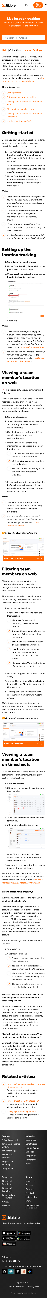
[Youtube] (15, 1261)
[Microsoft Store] (23, 1238)
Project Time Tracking (8, 1163)
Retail (28, 1163)
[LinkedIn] (3, 1261)
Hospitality (30, 1155)
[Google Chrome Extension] (9, 1243)
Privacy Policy (33, 1286)
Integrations (7, 1168)
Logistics (29, 1151)
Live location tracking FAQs (19, 121)
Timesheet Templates (7, 1189)
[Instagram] (10, 1261)
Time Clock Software (7, 1156)
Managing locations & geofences (22, 1111)
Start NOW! (38, 5)
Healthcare (30, 1159)
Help (4, 50)
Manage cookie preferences (32, 1206)
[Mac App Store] (9, 1238)
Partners (29, 1189)
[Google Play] (24, 1232)
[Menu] (45, 5)
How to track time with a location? (23, 1100)
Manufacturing (32, 1147)
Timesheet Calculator (7, 1182)
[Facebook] (7, 1261)
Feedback (29, 1193)
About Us (29, 1181)
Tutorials (6, 1205)
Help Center (31, 1197)
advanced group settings (32, 347)
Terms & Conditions (16, 1286)
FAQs (28, 1201)
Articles (5, 1201)
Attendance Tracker (11, 1140)
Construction (31, 1143)
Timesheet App (9, 1150)
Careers (29, 1185)
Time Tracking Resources (8, 1196)
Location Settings (32, 50)
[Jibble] (9, 5)
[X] (19, 1261)
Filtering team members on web (22, 109)
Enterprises (30, 1140)
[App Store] (9, 1232)
